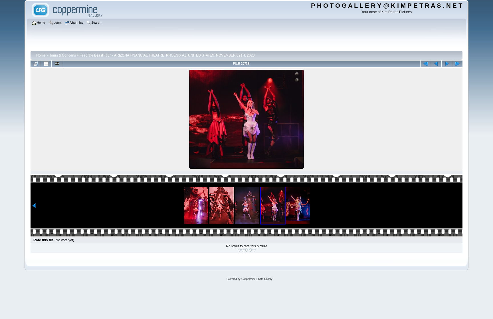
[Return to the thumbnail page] (36, 64)
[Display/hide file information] (46, 64)
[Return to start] (426, 64)
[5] (254, 250)
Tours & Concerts (62, 55)
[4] (250, 250)
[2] (243, 250)
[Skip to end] (457, 64)
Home (41, 55)
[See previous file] (436, 64)
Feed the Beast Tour (95, 55)
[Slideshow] (57, 64)
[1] (239, 250)
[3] (246, 250)
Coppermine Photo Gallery (256, 279)
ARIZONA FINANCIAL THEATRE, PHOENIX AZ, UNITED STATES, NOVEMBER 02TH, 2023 (184, 55)
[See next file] (447, 64)
